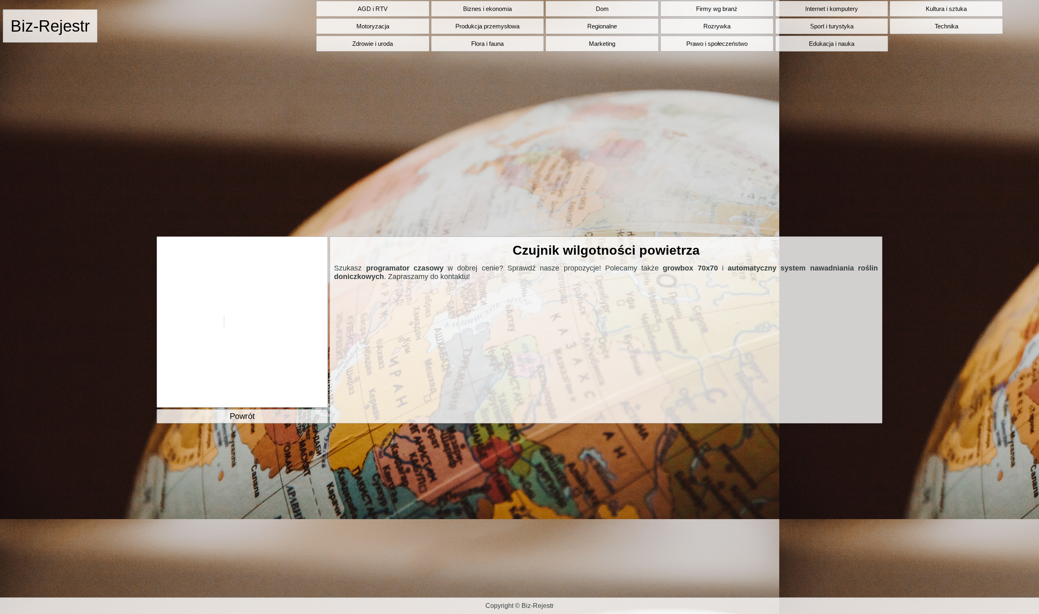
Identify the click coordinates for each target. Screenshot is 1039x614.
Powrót (242, 416)
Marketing (602, 43)
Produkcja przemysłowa (487, 26)
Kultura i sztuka (946, 8)
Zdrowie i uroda (372, 43)
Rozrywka (717, 26)
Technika (946, 26)
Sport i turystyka (832, 26)
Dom (602, 8)
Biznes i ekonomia (487, 8)
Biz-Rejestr (50, 26)
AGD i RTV (373, 8)
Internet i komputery (831, 8)
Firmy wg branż (716, 8)
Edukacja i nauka (831, 43)
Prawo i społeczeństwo (717, 43)
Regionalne (602, 26)
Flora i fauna (487, 43)
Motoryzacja (372, 26)
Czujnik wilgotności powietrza (606, 250)
